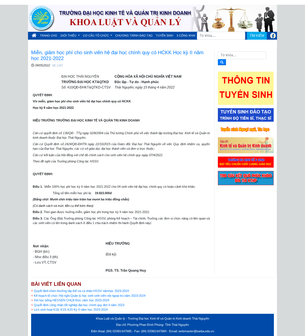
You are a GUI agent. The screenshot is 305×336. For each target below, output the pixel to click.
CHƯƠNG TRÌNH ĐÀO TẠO (133, 35)
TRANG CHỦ (49, 35)
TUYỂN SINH (164, 35)
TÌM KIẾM (257, 35)
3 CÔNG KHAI (186, 35)
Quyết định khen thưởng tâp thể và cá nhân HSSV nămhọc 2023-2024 (80, 291)
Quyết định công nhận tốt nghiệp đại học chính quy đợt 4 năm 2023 (77, 305)
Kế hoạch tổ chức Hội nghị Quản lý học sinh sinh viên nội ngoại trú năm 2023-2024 (88, 295)
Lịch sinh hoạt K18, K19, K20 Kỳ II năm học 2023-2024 (69, 309)
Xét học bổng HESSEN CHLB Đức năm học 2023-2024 (70, 300)
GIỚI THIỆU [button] (68, 35)
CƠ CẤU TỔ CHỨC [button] (96, 35)
